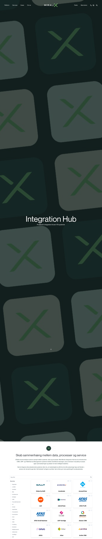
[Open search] (96, 5)
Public (76, 5)
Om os (29, 5)
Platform (7, 5)
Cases (22, 5)
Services (14, 5)
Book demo (84, 5)
